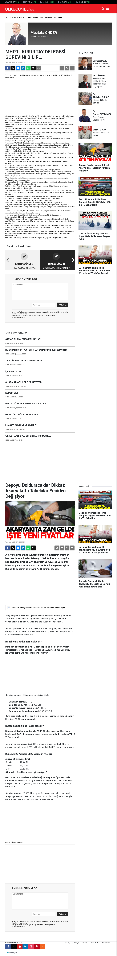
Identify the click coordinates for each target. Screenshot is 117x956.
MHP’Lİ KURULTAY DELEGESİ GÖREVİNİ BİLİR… (45, 18)
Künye (76, 943)
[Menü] (107, 8)
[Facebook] (7, 68)
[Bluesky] (18, 68)
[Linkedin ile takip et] (25, 946)
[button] (62, 68)
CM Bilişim (13, 952)
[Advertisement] (40, 95)
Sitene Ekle (106, 943)
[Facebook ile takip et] (8, 946)
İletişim (84, 943)
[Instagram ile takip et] (31, 946)
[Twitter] (13, 68)
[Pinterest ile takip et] (37, 946)
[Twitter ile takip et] (14, 946)
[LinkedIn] (23, 68)
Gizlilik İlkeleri (95, 943)
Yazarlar (22, 18)
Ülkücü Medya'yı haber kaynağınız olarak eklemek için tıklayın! (38, 608)
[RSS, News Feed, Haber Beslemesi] (42, 946)
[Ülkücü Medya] (19, 9)
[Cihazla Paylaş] (33, 68)
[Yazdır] (38, 68)
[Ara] (103, 8)
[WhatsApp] (28, 68)
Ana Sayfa (12, 18)
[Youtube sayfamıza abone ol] (20, 946)
